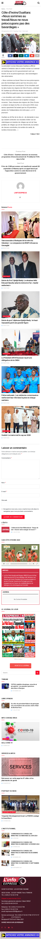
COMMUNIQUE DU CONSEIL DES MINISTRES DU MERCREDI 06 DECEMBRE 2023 (24, 852)
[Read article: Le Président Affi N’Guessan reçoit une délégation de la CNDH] (20, 342)
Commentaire (6, 458)
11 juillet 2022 (16, 710)
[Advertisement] (20, 142)
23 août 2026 (5, 325)
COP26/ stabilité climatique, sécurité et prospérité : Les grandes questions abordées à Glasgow (24, 686)
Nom (3, 483)
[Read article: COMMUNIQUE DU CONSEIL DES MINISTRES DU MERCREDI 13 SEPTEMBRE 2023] (5, 863)
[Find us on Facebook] (1, 927)
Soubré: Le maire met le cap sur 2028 (16, 435)
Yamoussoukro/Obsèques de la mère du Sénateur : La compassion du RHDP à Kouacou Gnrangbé (19, 242)
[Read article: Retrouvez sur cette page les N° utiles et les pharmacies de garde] (20, 767)
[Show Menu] (2, 3)
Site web (4, 500)
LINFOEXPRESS (20, 193)
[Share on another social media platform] (37, 55)
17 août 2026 (5, 437)
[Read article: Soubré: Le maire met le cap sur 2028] (20, 419)
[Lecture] (4, 564)
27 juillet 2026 (16, 532)
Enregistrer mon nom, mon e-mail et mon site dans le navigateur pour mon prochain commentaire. (21, 510)
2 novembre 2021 (16, 690)
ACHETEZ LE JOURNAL (22, 665)
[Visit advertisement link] (20, 62)
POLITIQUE (9, 9)
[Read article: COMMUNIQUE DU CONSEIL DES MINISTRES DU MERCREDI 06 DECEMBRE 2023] (5, 852)
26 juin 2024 (15, 838)
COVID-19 (6, 739)
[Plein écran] (37, 564)
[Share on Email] (32, 55)
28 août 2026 (5, 248)
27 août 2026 (5, 288)
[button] (20, 555)
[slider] (19, 563)
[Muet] (33, 564)
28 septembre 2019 (7, 31)
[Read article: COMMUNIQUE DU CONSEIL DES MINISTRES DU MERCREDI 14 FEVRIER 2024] (5, 844)
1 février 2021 (6, 745)
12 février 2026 (6, 820)
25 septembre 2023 (17, 867)
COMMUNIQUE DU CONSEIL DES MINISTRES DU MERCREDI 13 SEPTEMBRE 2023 (25, 863)
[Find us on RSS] (12, 927)
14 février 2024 (16, 846)
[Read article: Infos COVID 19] (20, 731)
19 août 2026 (5, 363)
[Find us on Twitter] (5, 927)
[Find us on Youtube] (9, 927)
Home (3, 9)
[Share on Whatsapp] (21, 55)
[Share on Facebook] (10, 55)
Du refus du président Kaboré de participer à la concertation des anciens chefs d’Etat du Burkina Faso (25, 705)
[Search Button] (39, 3)
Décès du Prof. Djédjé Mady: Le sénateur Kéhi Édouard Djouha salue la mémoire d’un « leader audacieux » (19, 282)
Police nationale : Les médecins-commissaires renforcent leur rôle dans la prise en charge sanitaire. (19, 397)
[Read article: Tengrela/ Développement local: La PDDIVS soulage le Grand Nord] (20, 804)
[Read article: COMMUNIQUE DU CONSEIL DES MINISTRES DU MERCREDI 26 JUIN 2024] (5, 835)
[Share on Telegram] (26, 55)
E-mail (4, 491)
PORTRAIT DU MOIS (9, 812)
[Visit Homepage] (20, 3)
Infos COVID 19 (6, 743)
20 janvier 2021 (6, 783)
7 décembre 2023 (16, 857)
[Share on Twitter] (15, 55)
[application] (20, 555)
